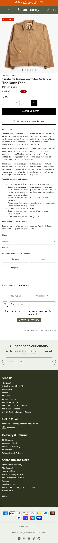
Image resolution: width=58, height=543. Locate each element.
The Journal (7, 468)
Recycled (15, 267)
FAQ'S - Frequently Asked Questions (19, 488)
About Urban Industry (12, 465)
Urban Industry (32, 527)
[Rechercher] (9, 10)
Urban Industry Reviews (13, 475)
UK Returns (7, 450)
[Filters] (5, 304)
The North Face (9, 75)
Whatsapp (11, 428)
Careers (5, 481)
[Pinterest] (39, 538)
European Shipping (10, 443)
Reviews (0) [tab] (15, 296)
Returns (5, 248)
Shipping (5, 241)
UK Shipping (7, 440)
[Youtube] (29, 538)
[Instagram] (24, 538)
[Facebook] (19, 538)
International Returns (12, 453)
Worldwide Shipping (11, 447)
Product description (10, 129)
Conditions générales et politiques (29, 532)
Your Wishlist (8, 471)
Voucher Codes (8, 484)
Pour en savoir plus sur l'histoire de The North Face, (27, 226)
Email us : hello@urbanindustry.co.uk (20, 424)
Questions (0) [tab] (42, 296)
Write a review (29, 320)
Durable (15, 259)
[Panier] (55, 10)
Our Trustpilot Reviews (13, 478)
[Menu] (3, 10)
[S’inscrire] (51, 362)
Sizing (4, 235)
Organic (42, 259)
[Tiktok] (34, 538)
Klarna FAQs (7, 491)
